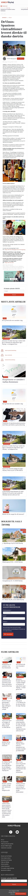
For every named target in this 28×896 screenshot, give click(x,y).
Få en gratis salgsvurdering (7, 868)
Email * (4, 616)
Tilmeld (14, 294)
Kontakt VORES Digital (6, 846)
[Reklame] (14, 276)
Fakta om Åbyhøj (5, 862)
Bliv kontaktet (8, 634)
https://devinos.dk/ (9, 262)
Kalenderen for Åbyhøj (6, 860)
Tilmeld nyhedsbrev (20, 893)
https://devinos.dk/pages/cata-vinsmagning (15, 249)
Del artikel (20, 58)
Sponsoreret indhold (6, 870)
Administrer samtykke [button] (6, 848)
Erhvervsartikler (5, 864)
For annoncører (4, 841)
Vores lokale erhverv (6, 858)
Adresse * (5, 621)
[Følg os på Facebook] (10, 832)
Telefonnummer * (7, 610)
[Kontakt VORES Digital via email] (17, 832)
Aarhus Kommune (5, 866)
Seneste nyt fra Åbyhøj (6, 856)
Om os (2, 839)
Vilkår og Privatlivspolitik (7, 843)
